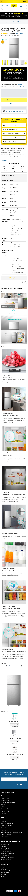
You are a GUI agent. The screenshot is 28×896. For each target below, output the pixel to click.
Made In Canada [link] (6, 809)
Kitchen (15, 22)
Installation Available (10, 142)
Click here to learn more (19, 78)
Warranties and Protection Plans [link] (11, 832)
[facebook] (10, 784)
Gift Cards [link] (4, 837)
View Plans (21, 96)
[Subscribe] (25, 779)
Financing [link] (4, 828)
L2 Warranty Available (11, 129)
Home (2, 22)
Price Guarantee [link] (6, 826)
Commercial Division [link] (7, 853)
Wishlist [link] (3, 874)
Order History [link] (5, 870)
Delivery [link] (4, 821)
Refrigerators (21, 22)
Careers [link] (3, 847)
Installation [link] (4, 830)
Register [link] (3, 876)
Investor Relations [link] (7, 851)
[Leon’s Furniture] (14, 6)
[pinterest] (17, 784)
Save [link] (2, 807)
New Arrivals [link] (5, 811)
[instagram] (14, 784)
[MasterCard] (19, 891)
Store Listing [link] (5, 800)
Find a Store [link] (5, 798)
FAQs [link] (3, 805)
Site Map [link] (4, 813)
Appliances (8, 22)
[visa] (11, 891)
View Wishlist (10, 104)
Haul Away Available (11, 138)
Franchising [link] (5, 855)
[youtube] (20, 784)
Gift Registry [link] (5, 872)
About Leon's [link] (5, 844)
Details (20, 84)
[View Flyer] (7, 6)
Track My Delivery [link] (7, 823)
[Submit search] (26, 10)
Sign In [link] (3, 868)
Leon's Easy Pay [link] (6, 834)
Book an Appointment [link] (8, 802)
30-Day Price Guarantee (12, 133)
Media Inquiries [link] (6, 860)
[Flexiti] (8, 891)
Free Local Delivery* (11, 125)
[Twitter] (7, 784)
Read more (4, 160)
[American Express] (15, 891)
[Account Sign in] (21, 5)
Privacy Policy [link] (5, 849)
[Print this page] (25, 282)
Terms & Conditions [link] (7, 858)
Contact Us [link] (4, 796)
